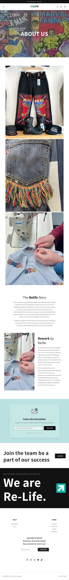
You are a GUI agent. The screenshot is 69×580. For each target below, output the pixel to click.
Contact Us (54, 531)
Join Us (60, 456)
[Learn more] (61, 488)
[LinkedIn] (38, 559)
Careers (54, 529)
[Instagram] (27, 559)
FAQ (15, 526)
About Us (54, 524)
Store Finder (54, 526)
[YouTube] (41, 559)
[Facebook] (31, 559)
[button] (3, 7)
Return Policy (14, 524)
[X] (34, 559)
